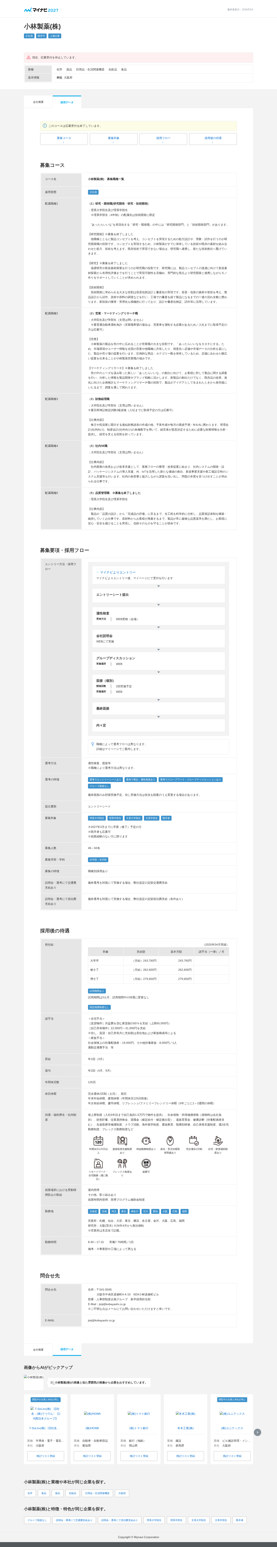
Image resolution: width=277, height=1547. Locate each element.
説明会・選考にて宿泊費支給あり (119, 1520)
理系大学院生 (154, 1520)
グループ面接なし (37, 1520)
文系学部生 (221, 1520)
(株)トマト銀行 (138, 1428)
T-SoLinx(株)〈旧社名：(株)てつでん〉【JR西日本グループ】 (45, 1428)
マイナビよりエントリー (118, 572)
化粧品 (72, 1493)
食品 (43, 1493)
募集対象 (113, 138)
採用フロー (163, 138)
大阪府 (122, 1493)
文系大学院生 (198, 1520)
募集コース (64, 138)
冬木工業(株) (185, 1428)
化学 (30, 1493)
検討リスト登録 (46, 1456)
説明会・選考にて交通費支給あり (74, 1520)
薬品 (57, 1493)
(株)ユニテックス (232, 1428)
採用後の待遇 (213, 138)
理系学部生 (176, 1520)
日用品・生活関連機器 (97, 1493)
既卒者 (239, 1520)
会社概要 (38, 101)
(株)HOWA (92, 1428)
